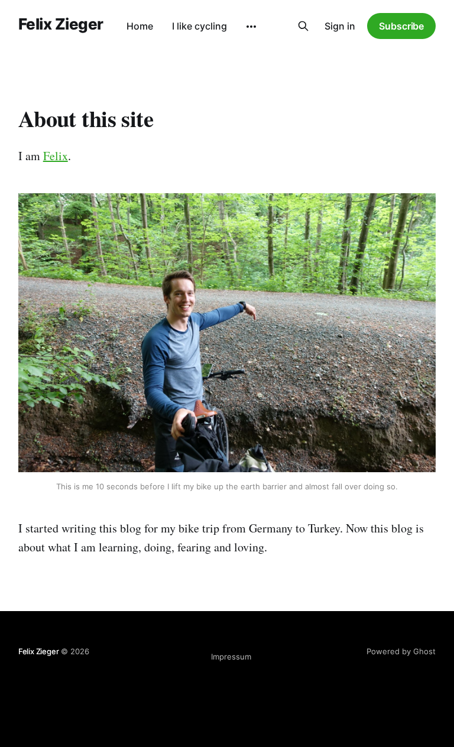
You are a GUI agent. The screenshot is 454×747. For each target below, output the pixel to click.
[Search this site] (303, 26)
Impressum (231, 656)
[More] (251, 26)
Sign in (340, 26)
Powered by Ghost (401, 651)
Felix (55, 156)
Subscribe (401, 26)
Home (140, 26)
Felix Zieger (60, 24)
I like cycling (199, 26)
